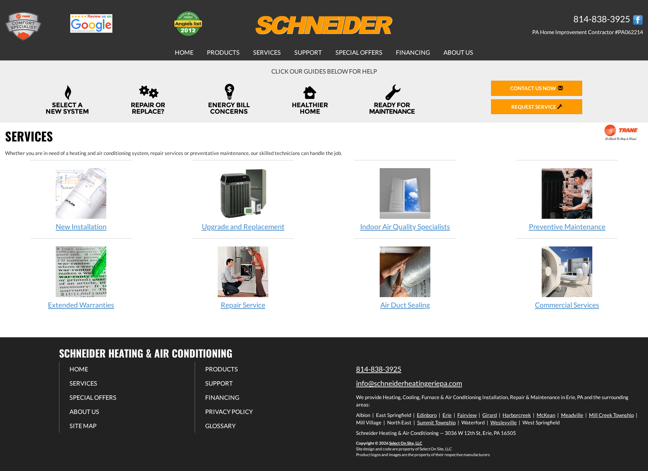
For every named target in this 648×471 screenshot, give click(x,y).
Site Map (83, 425)
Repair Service (243, 304)
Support (308, 52)
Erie (447, 415)
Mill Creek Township (611, 415)
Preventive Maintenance (567, 226)
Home (184, 52)
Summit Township (436, 422)
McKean (546, 415)
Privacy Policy (229, 411)
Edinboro (427, 415)
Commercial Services (567, 304)
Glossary (220, 425)
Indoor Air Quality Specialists (405, 226)
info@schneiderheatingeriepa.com (409, 383)
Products (223, 52)
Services (267, 52)
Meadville (572, 415)
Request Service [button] (534, 107)
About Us (458, 52)
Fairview (467, 415)
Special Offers (358, 52)
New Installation (81, 226)
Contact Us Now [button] (534, 88)
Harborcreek (517, 415)
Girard (489, 415)
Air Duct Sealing (405, 304)
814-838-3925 (378, 369)
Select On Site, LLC (405, 443)
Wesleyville (503, 422)
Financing (413, 52)
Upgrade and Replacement (243, 226)
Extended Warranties (81, 304)
